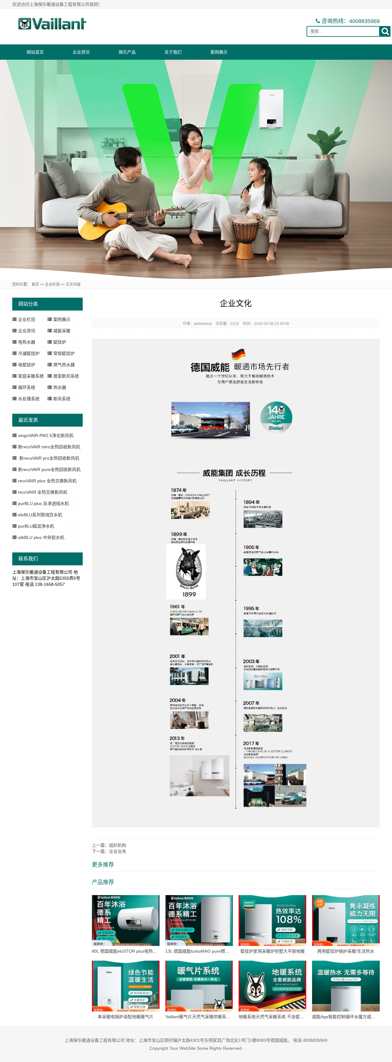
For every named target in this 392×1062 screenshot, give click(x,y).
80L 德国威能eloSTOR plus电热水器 (126, 951)
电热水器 (26, 342)
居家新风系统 (66, 376)
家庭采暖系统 (31, 376)
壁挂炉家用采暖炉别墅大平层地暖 (272, 951)
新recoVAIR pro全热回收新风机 (48, 458)
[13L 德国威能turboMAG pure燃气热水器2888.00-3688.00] (199, 920)
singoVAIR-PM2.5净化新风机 (46, 435)
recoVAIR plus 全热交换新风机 (47, 480)
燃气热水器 (64, 364)
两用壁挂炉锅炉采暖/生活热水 (345, 951)
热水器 (59, 387)
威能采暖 (61, 330)
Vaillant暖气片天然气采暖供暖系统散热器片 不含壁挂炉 (217, 1016)
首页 (35, 284)
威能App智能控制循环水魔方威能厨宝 (348, 1016)
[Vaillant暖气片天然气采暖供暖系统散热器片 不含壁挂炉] (199, 986)
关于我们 (173, 52)
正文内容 (73, 284)
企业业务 (117, 851)
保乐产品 (127, 52)
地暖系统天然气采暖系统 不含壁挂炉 (273, 1016)
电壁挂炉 (26, 364)
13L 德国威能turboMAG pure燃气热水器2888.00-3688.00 (220, 951)
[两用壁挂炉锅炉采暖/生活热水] (346, 920)
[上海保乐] (52, 23)
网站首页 (35, 52)
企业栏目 (52, 284)
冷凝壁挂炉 (29, 353)
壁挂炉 (59, 342)
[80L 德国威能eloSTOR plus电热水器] (126, 920)
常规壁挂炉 (64, 353)
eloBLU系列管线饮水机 (40, 514)
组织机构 (117, 845)
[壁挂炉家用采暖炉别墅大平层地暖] (272, 920)
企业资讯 (81, 52)
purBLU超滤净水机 (36, 526)
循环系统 (26, 387)
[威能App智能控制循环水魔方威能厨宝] (346, 986)
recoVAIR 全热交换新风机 (42, 492)
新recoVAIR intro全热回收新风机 (49, 446)
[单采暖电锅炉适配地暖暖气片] (126, 986)
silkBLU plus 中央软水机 (41, 537)
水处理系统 (29, 398)
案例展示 (219, 52)
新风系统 (61, 398)
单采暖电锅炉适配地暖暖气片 (125, 1016)
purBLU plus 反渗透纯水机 (43, 503)
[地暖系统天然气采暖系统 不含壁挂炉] (272, 986)
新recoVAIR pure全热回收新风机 (49, 469)
